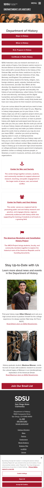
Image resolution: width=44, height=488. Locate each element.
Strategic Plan (23, 446)
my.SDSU (24, 449)
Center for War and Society (22, 169)
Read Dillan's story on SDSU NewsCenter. (22, 324)
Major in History (22, 36)
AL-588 (22, 419)
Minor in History (22, 43)
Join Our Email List (22, 386)
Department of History (17, 9)
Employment (24, 440)
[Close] (41, 457)
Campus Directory (24, 430)
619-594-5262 (22, 421)
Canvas (23, 452)
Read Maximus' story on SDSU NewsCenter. (22, 375)
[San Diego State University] (22, 401)
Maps (23, 433)
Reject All (22, 479)
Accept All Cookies (22, 484)
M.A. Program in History (22, 50)
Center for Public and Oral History (22, 202)
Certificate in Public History (22, 57)
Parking (23, 436)
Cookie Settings (22, 473)
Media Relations (23, 443)
